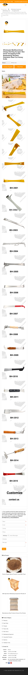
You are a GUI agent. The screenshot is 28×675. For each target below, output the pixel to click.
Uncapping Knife (15, 10)
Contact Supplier (8, 67)
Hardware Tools (6, 642)
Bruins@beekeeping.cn (13, 653)
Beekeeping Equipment (16, 9)
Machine (5, 640)
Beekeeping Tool (6, 10)
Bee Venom (6, 631)
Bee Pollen (5, 623)
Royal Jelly (5, 628)
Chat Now (20, 67)
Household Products (7, 637)
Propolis (5, 626)
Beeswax (5, 620)
